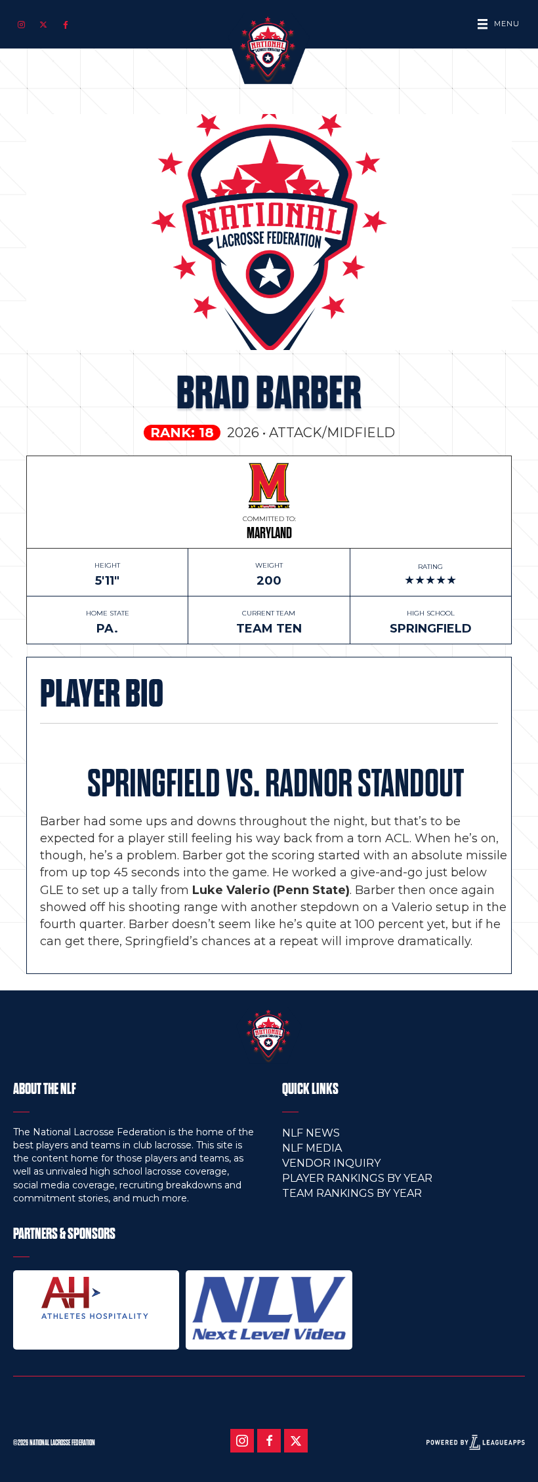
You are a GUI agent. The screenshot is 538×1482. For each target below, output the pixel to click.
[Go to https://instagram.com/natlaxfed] (21, 24)
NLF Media (312, 1148)
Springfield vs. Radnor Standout (275, 783)
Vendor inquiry (331, 1163)
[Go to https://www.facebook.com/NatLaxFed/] (269, 1441)
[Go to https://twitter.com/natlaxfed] (43, 24)
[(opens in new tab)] (96, 1297)
